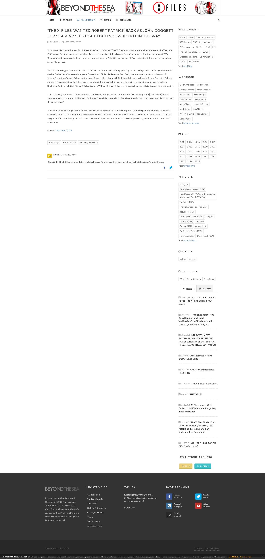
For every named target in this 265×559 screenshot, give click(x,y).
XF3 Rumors (185, 42)
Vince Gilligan (186, 94)
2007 (189, 151)
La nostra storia (94, 526)
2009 (212, 146)
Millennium (194, 61)
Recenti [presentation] (190, 288)
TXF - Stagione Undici (88, 142)
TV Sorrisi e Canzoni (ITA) (191, 231)
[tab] (189, 288)
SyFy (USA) (209, 216)
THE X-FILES (196, 394)
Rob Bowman (203, 114)
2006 (197, 151)
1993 (197, 161)
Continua (233, 556)
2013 (182, 146)
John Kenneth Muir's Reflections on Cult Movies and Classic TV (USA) (197, 196)
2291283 (204, 466)
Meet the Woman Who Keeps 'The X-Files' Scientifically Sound (197, 300)
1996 (212, 156)
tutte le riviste (190, 240)
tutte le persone (191, 123)
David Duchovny (187, 89)
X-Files (183, 37)
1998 (197, 156)
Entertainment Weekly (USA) (192, 189)
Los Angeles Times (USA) (191, 216)
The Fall (183, 52)
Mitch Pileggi (185, 104)
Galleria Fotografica (96, 508)
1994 (189, 161)
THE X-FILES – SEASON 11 (204, 383)
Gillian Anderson (187, 85)
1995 (182, 161)
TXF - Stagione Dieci (205, 37)
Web (182, 279)
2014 (212, 142)
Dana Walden (186, 118)
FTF (214, 47)
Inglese (183, 259)
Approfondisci (245, 557)
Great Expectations (188, 57)
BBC (208, 47)
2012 (189, 146)
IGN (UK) (200, 221)
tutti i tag (187, 66)
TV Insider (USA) (187, 236)
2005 (205, 151)
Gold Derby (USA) (72, 41)
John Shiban (197, 109)
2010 (205, 146)
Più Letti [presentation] (206, 288)
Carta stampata (194, 279)
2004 (212, 151)
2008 (182, 151)
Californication (206, 57)
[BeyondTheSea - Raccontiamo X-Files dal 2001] (80, 7)
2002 (182, 156)
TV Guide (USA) (187, 202)
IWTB (191, 37)
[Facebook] (165, 168)
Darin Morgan (186, 99)
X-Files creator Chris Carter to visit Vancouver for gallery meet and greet (197, 408)
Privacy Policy (212, 548)
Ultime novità (93, 521)
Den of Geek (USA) (205, 236)
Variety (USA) (201, 226)
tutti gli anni (189, 165)
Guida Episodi (93, 494)
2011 (197, 146)
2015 (205, 142)
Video (90, 517)
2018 (182, 142)
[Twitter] (171, 168)
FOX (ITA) (184, 184)
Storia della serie (95, 499)
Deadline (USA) (186, 221)
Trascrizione (209, 279)
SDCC (205, 52)
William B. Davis (187, 114)
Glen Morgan (54, 142)
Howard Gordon (201, 104)
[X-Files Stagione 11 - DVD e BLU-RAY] (171, 8)
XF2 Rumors (194, 52)
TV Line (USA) (186, 226)
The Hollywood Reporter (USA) (193, 207)
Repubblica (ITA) (187, 212)
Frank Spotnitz (203, 89)
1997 (205, 156)
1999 (189, 156)
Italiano (192, 259)
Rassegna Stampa (95, 512)
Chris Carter (202, 85)
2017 (189, 142)
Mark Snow (185, 109)
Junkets (183, 61)
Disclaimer (199, 548)
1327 (187, 466)
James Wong (200, 99)
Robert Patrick (69, 142)
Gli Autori (91, 503)
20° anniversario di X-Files (191, 47)
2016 (197, 142)
